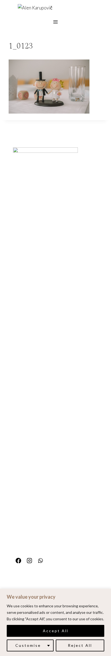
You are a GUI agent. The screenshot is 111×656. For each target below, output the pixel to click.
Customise (28, 645)
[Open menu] (56, 22)
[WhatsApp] (40, 560)
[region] (55, 622)
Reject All (80, 645)
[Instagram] (29, 560)
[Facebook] (18, 560)
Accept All (55, 630)
